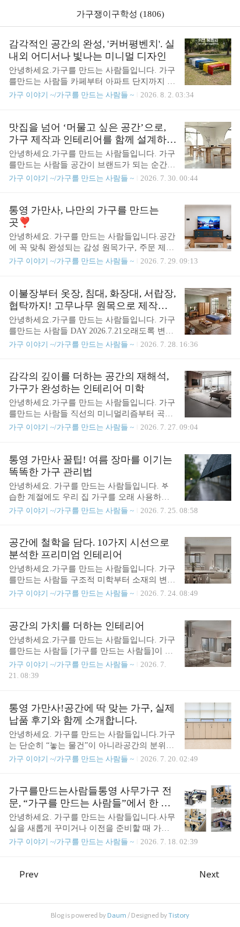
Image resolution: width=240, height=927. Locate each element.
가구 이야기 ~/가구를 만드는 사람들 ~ (71, 94)
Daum (116, 915)
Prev (28, 874)
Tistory (178, 915)
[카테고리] (14, 13)
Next (209, 874)
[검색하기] (225, 13)
